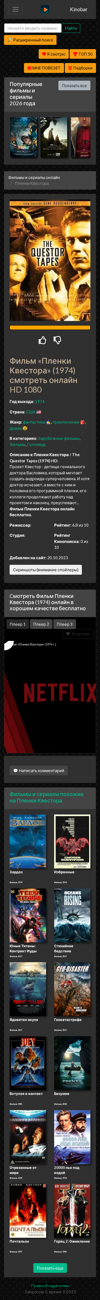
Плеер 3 (65, 624)
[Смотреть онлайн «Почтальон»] (28, 1210)
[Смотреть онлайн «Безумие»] (72, 1062)
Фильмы (18, 444)
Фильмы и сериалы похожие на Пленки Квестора (47, 797)
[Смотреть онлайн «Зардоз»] (28, 841)
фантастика (34, 422)
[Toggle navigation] (15, 9)
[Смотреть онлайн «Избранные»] (72, 841)
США (30, 411)
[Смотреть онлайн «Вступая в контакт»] (28, 1062)
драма (16, 428)
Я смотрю (80, 633)
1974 (40, 401)
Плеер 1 (18, 624)
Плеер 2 (41, 624)
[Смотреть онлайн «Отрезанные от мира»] (28, 1136)
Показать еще (50, 1268)
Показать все (74, 85)
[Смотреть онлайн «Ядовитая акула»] (28, 989)
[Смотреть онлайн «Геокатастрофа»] (72, 989)
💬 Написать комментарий (38, 770)
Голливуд (36, 444)
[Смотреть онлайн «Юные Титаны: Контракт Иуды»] (28, 915)
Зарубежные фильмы (58, 438)
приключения (66, 422)
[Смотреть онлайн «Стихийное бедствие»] (72, 915)
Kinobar (78, 9)
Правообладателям (50, 1285)
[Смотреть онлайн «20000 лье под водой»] (72, 1136)
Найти (71, 28)
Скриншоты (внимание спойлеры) (45, 569)
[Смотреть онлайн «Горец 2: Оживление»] (72, 1210)
